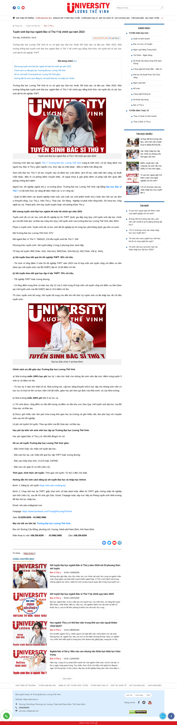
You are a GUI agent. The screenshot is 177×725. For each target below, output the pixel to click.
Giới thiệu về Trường (25, 18)
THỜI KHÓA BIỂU (137, 18)
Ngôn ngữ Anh (139, 83)
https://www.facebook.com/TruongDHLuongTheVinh (47, 511)
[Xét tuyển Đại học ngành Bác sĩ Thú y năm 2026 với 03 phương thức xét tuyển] (30, 576)
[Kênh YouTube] (114, 543)
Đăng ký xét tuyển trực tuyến (66, 18)
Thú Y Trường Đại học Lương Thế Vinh (61, 163)
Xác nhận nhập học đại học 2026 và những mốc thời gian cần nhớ (150, 154)
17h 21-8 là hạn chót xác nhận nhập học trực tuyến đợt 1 (151, 190)
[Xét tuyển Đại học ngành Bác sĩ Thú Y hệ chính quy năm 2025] (30, 604)
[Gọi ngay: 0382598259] (8, 717)
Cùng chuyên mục (23, 559)
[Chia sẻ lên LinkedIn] (120, 543)
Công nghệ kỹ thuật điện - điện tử (147, 69)
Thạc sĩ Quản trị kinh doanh (145, 116)
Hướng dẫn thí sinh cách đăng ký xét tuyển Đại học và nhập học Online (44, 78)
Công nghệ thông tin (142, 94)
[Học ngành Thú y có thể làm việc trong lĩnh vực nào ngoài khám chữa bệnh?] (30, 633)
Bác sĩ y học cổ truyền (142, 44)
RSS (148, 695)
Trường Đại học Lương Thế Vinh (46, 694)
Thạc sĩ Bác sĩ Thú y (142, 122)
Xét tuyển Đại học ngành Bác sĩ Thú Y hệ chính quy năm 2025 (82, 594)
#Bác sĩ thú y (29, 553)
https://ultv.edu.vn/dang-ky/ (53, 485)
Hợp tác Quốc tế (106, 18)
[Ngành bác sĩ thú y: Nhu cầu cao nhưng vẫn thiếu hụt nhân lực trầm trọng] (30, 662)
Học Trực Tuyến (152, 18)
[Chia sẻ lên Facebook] (104, 543)
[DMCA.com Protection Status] (138, 712)
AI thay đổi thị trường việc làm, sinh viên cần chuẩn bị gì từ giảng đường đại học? (145, 222)
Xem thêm (67, 679)
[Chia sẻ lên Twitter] (109, 543)
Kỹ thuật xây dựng (140, 99)
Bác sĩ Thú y (49, 26)
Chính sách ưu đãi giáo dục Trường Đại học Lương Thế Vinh (39, 70)
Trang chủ (18, 26)
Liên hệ (129, 695)
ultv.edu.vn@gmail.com (29, 711)
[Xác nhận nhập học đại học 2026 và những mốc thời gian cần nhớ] (132, 154)
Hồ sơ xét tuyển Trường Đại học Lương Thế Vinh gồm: (37, 74)
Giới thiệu (139, 695)
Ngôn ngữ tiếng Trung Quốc (145, 49)
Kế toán (136, 88)
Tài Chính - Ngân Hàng (142, 55)
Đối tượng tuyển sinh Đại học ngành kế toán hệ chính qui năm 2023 (42, 66)
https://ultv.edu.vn (30, 699)
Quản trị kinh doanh (141, 39)
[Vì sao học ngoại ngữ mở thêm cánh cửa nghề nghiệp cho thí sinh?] (132, 178)
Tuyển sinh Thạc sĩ (89, 18)
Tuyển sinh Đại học (43, 18)
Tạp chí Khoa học (122, 18)
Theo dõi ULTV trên (100, 38)
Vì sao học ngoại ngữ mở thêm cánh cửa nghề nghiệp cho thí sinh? (151, 178)
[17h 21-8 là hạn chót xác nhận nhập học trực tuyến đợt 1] (132, 190)
